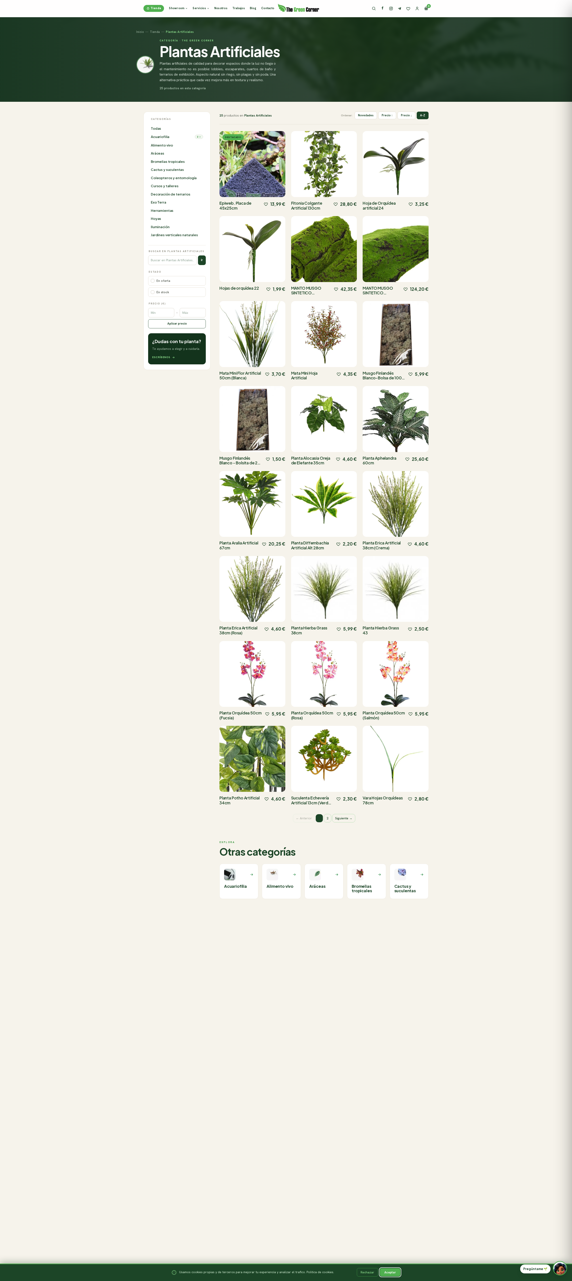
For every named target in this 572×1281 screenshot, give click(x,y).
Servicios (199, 8)
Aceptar (390, 1272)
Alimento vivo (162, 145)
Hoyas (156, 219)
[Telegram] (399, 8)
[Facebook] (383, 8)
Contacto (267, 8)
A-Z (422, 115)
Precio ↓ (406, 115)
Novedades (366, 115)
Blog (253, 8)
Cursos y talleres (164, 186)
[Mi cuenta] (417, 8)
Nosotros (220, 8)
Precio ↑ (387, 115)
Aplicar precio (177, 323)
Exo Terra (158, 202)
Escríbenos (161, 357)
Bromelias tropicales (168, 162)
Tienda (156, 8)
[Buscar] (374, 8)
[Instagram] (391, 8)
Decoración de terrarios (170, 194)
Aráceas (157, 153)
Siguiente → (343, 818)
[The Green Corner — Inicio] (298, 7)
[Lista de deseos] (408, 8)
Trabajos (238, 8)
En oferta (163, 281)
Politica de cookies (320, 1272)
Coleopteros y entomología (174, 178)
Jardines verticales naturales (174, 235)
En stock (162, 292)
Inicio (140, 32)
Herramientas (162, 210)
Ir (202, 260)
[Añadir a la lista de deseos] (266, 204)
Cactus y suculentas (167, 170)
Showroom (176, 8)
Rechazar (367, 1272)
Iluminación (160, 227)
